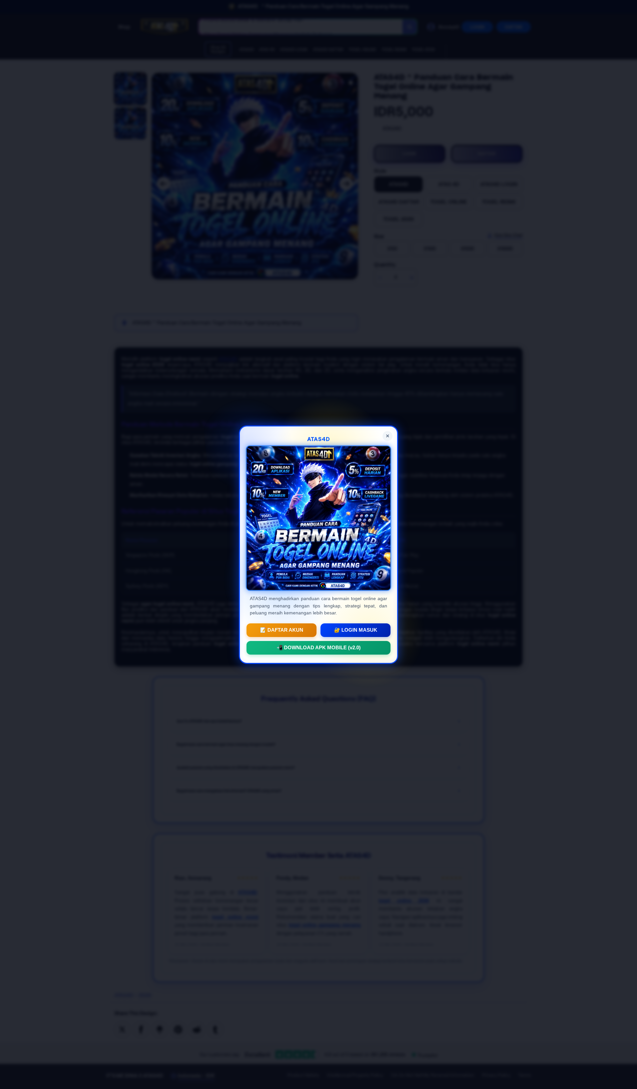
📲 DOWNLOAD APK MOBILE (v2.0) (319, 647)
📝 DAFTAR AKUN (281, 629)
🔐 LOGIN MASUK (355, 629)
